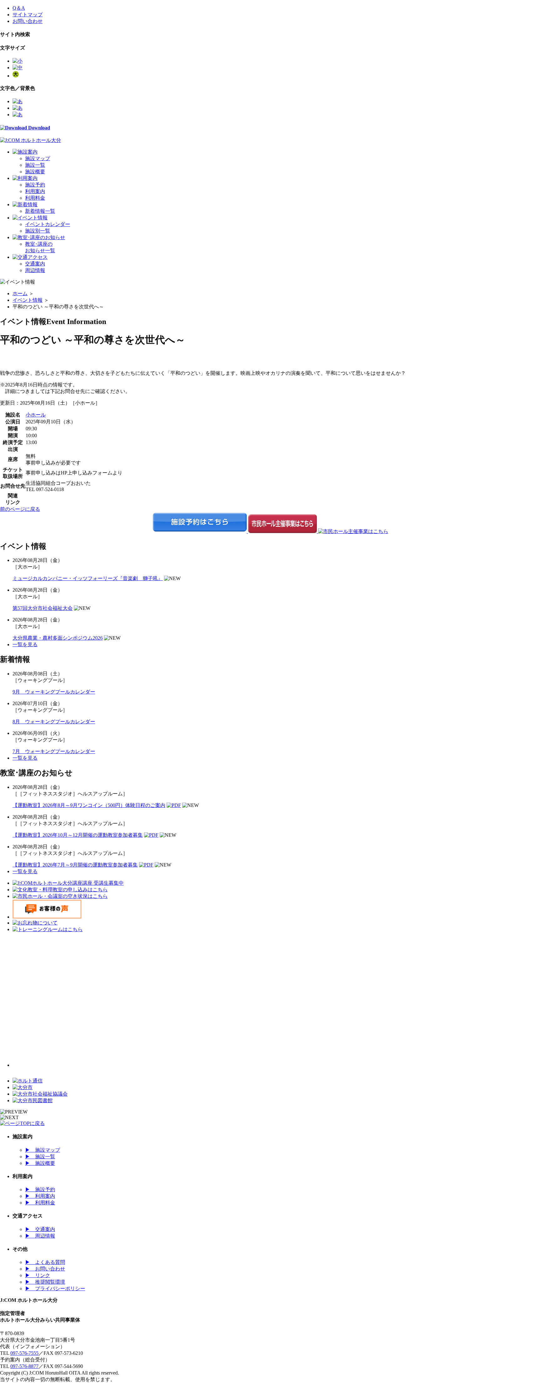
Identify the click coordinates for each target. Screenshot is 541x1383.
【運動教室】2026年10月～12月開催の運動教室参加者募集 (78, 835)
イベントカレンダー (47, 224)
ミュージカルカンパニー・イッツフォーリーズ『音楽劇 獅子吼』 (88, 578)
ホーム (20, 293)
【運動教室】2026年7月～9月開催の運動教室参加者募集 (75, 864)
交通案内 (35, 263)
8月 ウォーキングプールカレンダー (54, 721)
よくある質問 (45, 1262)
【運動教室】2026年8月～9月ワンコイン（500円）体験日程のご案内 (89, 805)
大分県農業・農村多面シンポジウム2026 (58, 638)
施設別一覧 (37, 230)
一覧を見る (25, 644)
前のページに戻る (20, 509)
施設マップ (37, 158)
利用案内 (35, 191)
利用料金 (35, 198)
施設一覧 (35, 165)
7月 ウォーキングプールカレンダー (54, 751)
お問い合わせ (28, 21)
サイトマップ (28, 14)
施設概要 (35, 171)
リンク (37, 1275)
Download (38, 127)
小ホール (36, 414)
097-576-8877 (24, 1366)
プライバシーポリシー (55, 1288)
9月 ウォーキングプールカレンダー (54, 691)
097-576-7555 (24, 1353)
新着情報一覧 (40, 211)
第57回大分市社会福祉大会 (43, 608)
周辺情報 (35, 270)
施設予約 (35, 184)
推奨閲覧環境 (45, 1282)
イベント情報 (28, 300)
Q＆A (19, 8)
